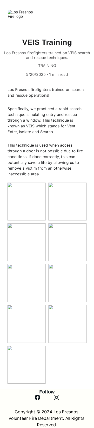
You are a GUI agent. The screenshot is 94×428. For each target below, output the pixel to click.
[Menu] (83, 21)
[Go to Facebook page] (37, 397)
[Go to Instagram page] (56, 397)
